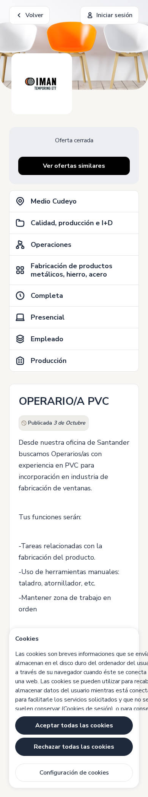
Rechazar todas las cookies (74, 747)
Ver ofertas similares (74, 166)
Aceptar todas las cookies (74, 725)
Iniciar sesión (114, 15)
